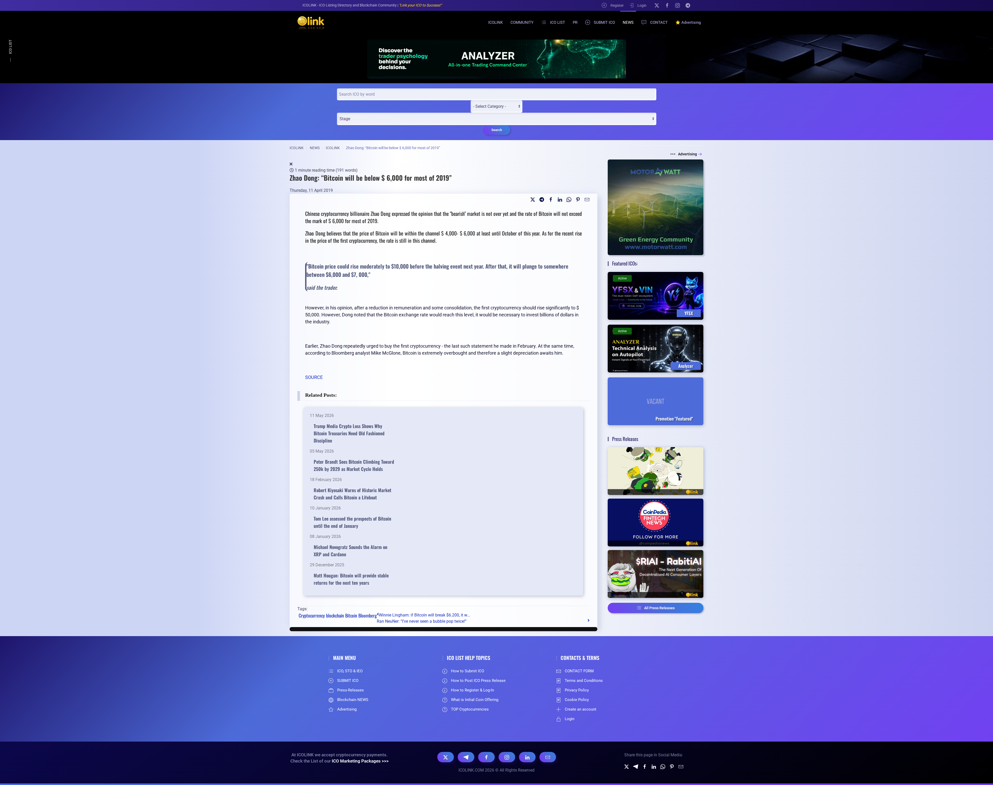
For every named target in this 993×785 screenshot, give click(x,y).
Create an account (580, 709)
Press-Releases (350, 690)
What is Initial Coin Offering (474, 699)
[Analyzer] (496, 58)
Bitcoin (351, 615)
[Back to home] (308, 22)
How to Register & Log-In (472, 690)
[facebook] (550, 199)
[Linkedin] (559, 199)
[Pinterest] (578, 199)
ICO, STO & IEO (350, 671)
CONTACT (659, 22)
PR (575, 22)
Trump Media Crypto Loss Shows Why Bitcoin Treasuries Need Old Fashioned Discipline (349, 433)
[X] (656, 5)
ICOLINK (495, 22)
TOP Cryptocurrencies (470, 709)
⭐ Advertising (688, 22)
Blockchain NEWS (352, 699)
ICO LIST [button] (557, 22)
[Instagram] (677, 5)
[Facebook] (667, 5)
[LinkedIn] (527, 757)
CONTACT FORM (579, 671)
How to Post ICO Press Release (478, 680)
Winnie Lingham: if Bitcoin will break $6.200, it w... (424, 615)
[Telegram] (687, 5)
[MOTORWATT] (655, 207)
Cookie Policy (577, 699)
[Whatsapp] (568, 199)
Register (617, 5)
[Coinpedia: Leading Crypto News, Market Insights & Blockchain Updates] (655, 522)
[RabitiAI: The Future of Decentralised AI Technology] (655, 574)
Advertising (687, 154)
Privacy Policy (577, 690)
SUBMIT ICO (604, 22)
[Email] (587, 199)
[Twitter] (532, 199)
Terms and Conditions (584, 680)
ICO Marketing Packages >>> (360, 761)
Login (641, 5)
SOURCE (314, 377)
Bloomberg (367, 615)
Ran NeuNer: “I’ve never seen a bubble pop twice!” (422, 621)
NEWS (628, 22)
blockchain (335, 615)
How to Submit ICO (467, 671)
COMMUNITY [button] (521, 22)
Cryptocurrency (312, 615)
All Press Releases (659, 608)
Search (496, 130)
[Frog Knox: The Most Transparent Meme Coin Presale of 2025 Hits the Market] (655, 471)
